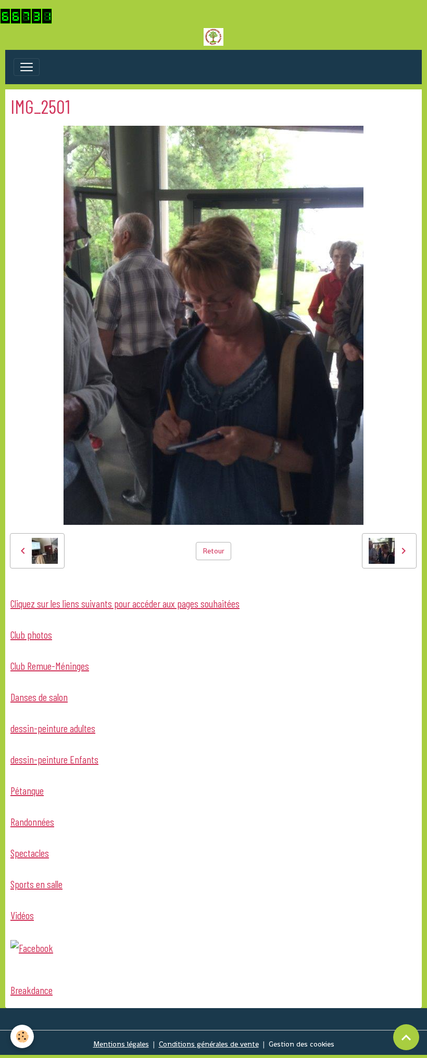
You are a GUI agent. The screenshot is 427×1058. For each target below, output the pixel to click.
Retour (213, 551)
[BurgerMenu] (27, 67)
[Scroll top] (406, 1037)
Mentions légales (121, 1044)
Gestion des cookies (301, 1044)
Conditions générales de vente (209, 1044)
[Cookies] (22, 1036)
